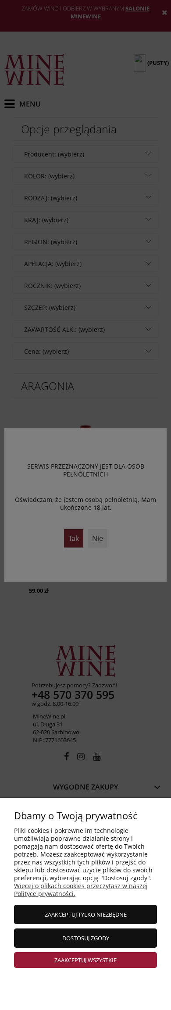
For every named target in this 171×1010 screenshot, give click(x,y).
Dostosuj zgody (85, 938)
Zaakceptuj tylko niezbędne (86, 914)
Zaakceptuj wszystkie (85, 960)
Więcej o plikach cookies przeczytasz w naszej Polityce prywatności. (81, 890)
